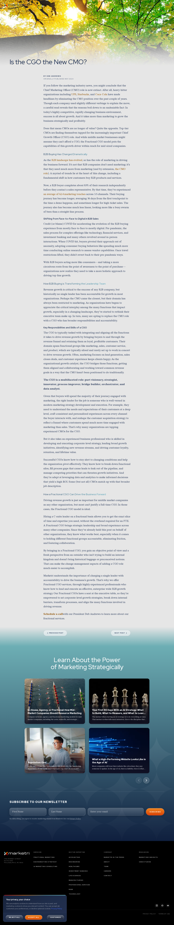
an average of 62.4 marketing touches (64, 194)
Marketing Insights (148, 857)
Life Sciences (75, 875)
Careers (107, 871)
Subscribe (155, 812)
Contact (108, 875)
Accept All (33, 917)
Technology (75, 894)
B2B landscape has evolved (66, 160)
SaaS (71, 889)
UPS (73, 94)
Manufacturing (76, 880)
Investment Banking (78, 871)
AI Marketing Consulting (45, 866)
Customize (55, 917)
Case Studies (145, 862)
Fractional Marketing (44, 857)
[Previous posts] (139, 780)
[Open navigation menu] (167, 5)
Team (106, 866)
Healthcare (74, 866)
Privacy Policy (75, 819)
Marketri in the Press (114, 857)
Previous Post (56, 633)
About (107, 862)
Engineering (74, 862)
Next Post (120, 633)
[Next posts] (146, 780)
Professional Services (79, 885)
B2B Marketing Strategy (45, 862)
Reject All (14, 917)
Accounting (74, 857)
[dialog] (35, 908)
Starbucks (83, 94)
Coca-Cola (101, 94)
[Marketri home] (16, 5)
